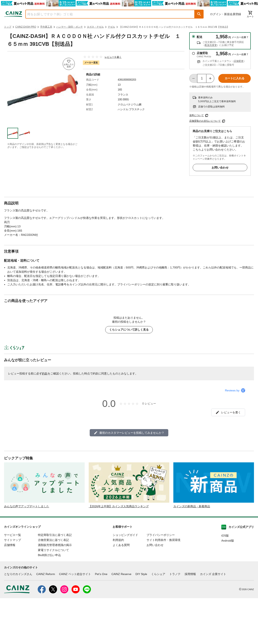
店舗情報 (9, 545)
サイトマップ (12, 540)
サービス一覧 (12, 535)
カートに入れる (234, 78)
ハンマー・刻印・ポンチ (69, 26)
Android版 (227, 540)
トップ (7, 26)
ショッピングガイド (125, 535)
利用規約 (118, 540)
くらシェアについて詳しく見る (129, 329)
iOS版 (225, 535)
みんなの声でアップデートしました (26, 506)
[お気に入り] (69, 64)
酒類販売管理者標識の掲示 (55, 545)
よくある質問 (121, 545)
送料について (196, 115)
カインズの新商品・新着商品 (191, 506)
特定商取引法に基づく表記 (55, 535)
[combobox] (107, 14)
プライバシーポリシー (161, 535)
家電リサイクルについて (53, 550)
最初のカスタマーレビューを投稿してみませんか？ (131, 432)
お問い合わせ (220, 167)
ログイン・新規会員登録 (225, 14)
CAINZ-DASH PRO (25, 26)
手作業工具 (46, 26)
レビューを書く (113, 57)
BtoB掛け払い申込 (49, 555)
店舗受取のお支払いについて (205, 121)
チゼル (111, 26)
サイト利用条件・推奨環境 (163, 540)
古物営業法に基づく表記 (53, 540)
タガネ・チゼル (95, 26)
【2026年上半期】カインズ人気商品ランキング (119, 506)
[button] (199, 14)
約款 (45, 373)
